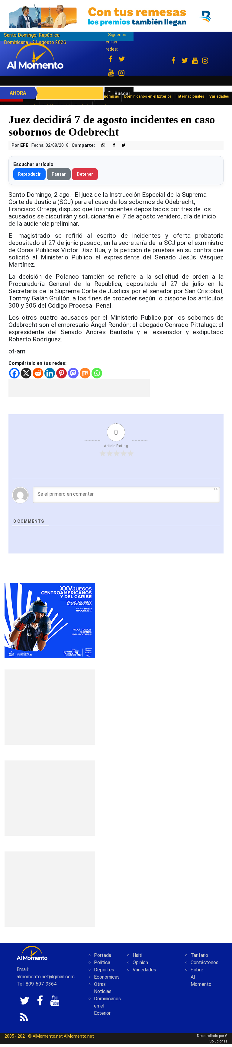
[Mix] (85, 373)
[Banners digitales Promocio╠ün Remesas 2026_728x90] (116, 16)
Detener (85, 174)
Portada (102, 955)
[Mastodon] (73, 373)
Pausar (59, 174)
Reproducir (29, 174)
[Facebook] (14, 373)
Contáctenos (204, 962)
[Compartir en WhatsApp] (100, 145)
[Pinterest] (61, 373)
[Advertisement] (79, 388)
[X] (26, 373)
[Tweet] (121, 145)
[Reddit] (38, 373)
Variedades (144, 970)
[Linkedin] (49, 373)
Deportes (104, 970)
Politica (102, 962)
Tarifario (199, 955)
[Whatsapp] (97, 373)
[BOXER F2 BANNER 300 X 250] (50, 620)
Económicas (107, 977)
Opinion (140, 962)
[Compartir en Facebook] (110, 145)
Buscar (122, 93)
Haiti (137, 955)
